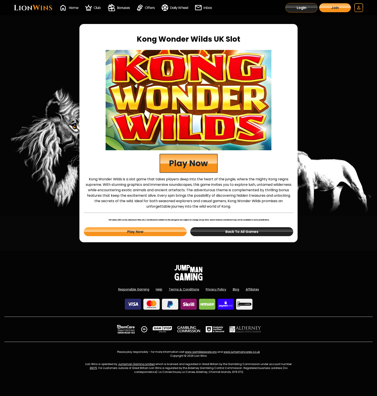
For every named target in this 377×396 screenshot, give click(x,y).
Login (301, 7)
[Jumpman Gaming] (188, 279)
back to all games (241, 231)
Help (159, 289)
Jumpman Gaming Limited (136, 364)
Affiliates (252, 289)
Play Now (135, 231)
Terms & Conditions (184, 289)
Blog (236, 289)
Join (335, 7)
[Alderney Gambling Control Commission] (245, 329)
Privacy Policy (216, 289)
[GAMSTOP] (162, 329)
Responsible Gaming (133, 289)
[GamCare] (126, 329)
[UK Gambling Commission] (188, 329)
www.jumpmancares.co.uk (242, 352)
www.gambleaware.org (201, 352)
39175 (93, 368)
